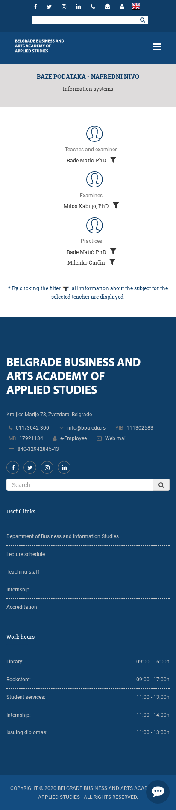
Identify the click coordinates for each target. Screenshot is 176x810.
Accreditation (21, 607)
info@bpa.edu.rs (86, 428)
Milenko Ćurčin (86, 262)
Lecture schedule (25, 554)
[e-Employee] (122, 6)
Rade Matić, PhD (87, 160)
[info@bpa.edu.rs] (108, 6)
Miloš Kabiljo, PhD (87, 205)
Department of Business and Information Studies (62, 536)
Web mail (116, 438)
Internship (17, 590)
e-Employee (73, 438)
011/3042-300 (32, 428)
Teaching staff (22, 572)
